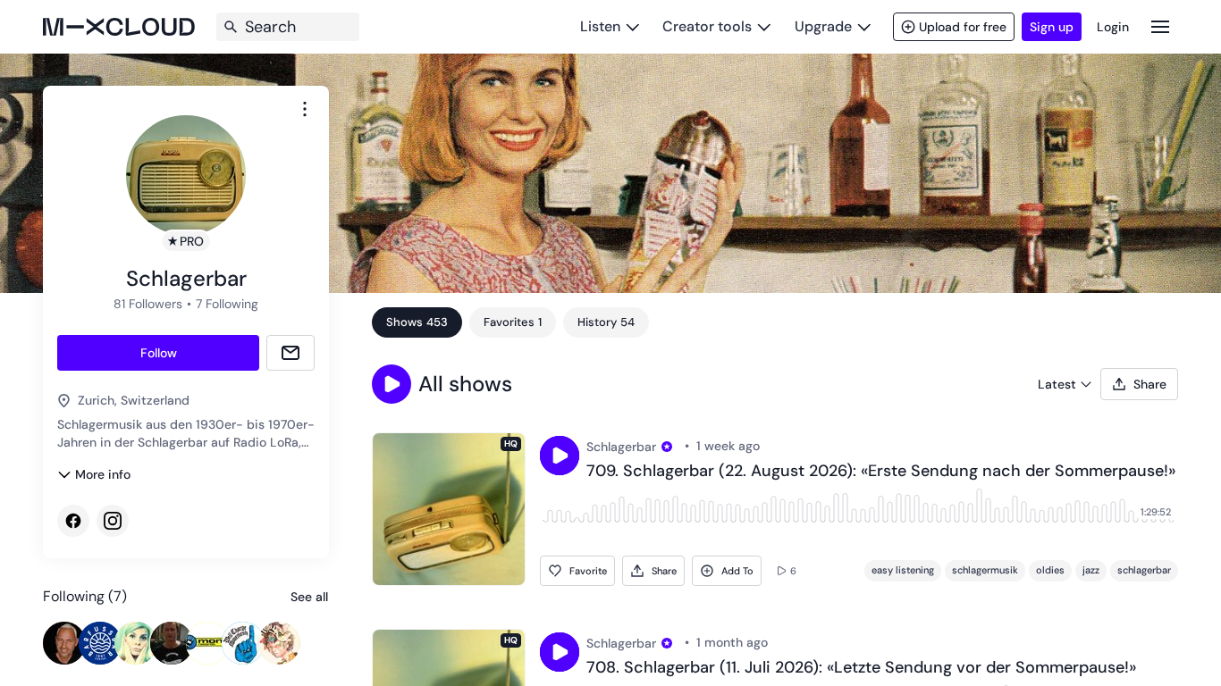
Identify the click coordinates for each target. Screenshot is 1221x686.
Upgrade (823, 26)
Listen (600, 26)
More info (103, 474)
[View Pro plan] (667, 446)
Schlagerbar (621, 447)
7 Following (227, 304)
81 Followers (148, 304)
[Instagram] (113, 521)
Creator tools (707, 26)
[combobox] (305, 109)
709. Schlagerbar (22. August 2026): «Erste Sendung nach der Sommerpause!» (880, 472)
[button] (391, 384)
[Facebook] (73, 521)
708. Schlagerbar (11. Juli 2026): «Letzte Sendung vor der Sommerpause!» (861, 668)
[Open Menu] (1160, 26)
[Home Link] (119, 27)
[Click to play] (559, 455)
